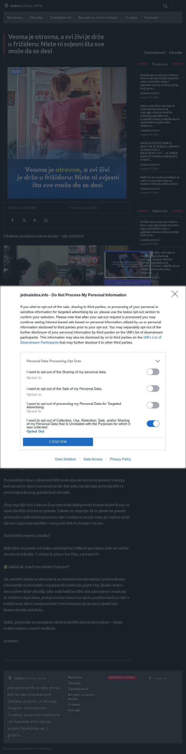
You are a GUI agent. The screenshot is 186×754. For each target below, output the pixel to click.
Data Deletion (65, 459)
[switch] (153, 372)
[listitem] (93, 361)
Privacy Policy (120, 459)
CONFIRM (58, 442)
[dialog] (93, 377)
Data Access (93, 459)
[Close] (176, 295)
